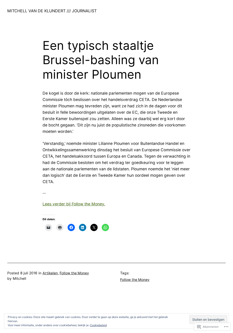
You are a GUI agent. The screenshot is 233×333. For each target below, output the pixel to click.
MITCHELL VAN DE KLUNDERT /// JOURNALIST (52, 10)
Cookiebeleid (98, 325)
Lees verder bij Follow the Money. (74, 204)
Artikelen (50, 273)
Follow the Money (74, 273)
